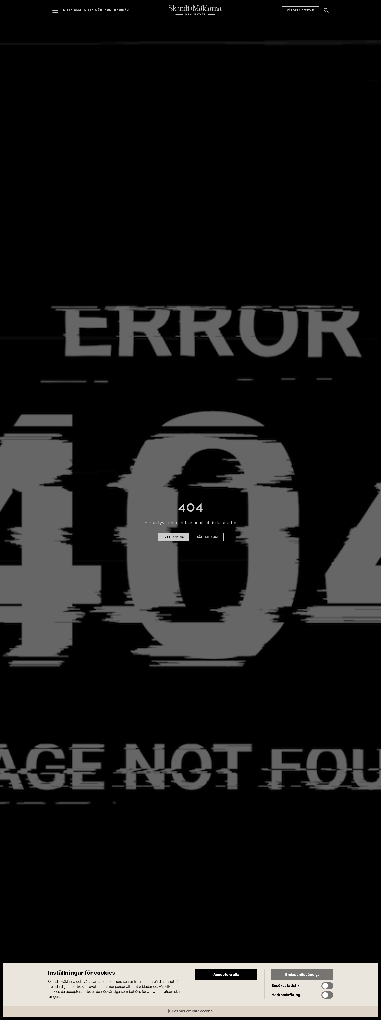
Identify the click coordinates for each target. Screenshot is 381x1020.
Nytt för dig (173, 537)
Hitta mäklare (97, 10)
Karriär (121, 10)
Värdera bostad (300, 10)
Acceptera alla (226, 974)
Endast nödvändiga (302, 974)
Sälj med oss (208, 537)
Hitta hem (72, 10)
